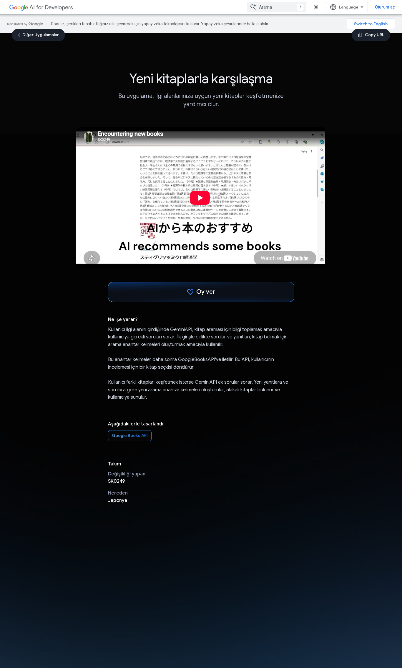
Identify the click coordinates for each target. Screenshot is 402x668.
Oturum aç (385, 7)
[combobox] (276, 7)
